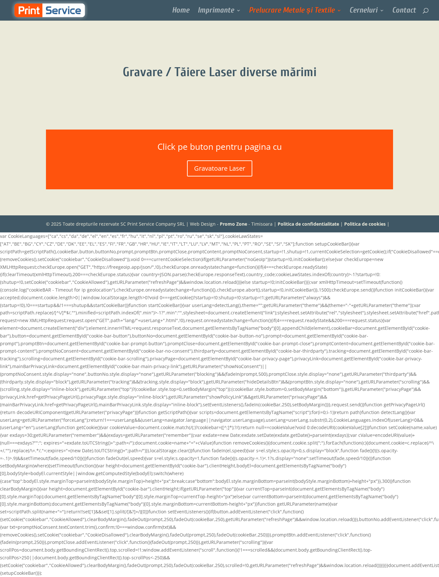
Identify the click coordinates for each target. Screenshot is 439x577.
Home (180, 11)
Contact (404, 11)
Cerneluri (363, 11)
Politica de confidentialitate (308, 224)
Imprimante (216, 11)
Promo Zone (233, 224)
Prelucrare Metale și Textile (292, 11)
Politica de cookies (365, 224)
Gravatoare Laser (219, 168)
